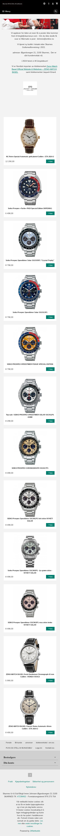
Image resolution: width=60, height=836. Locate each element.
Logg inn (38, 748)
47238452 (21, 796)
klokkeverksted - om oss (45, 743)
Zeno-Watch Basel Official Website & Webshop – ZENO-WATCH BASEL (34, 69)
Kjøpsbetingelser (22, 781)
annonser (29, 743)
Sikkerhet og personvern (43, 781)
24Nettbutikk (35, 831)
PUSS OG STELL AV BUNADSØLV (19, 748)
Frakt (10, 781)
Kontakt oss (49, 748)
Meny (7, 11)
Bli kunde (18, 743)
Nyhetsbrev (31, 787)
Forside (9, 743)
